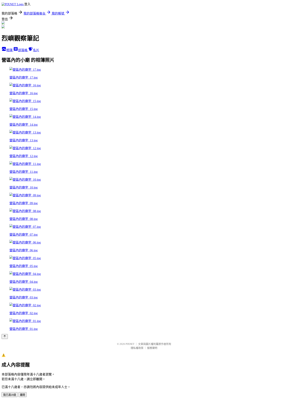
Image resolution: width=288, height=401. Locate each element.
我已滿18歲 (9, 394)
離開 (22, 394)
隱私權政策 (137, 347)
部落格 (23, 50)
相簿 (9, 50)
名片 (36, 50)
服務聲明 (152, 347)
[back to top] (5, 336)
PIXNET (130, 343)
